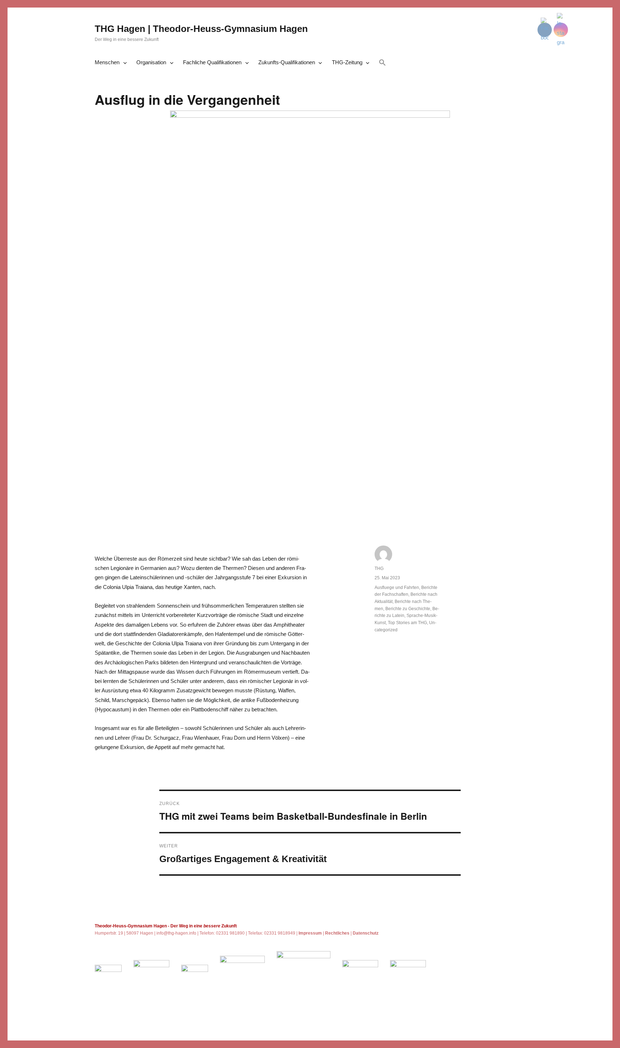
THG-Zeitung (347, 62)
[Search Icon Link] (382, 63)
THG (379, 568)
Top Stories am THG (407, 622)
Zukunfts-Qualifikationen (286, 62)
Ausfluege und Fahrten (397, 587)
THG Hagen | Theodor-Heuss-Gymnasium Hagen (201, 28)
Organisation (151, 62)
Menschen (107, 62)
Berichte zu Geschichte (407, 608)
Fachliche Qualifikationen (212, 62)
